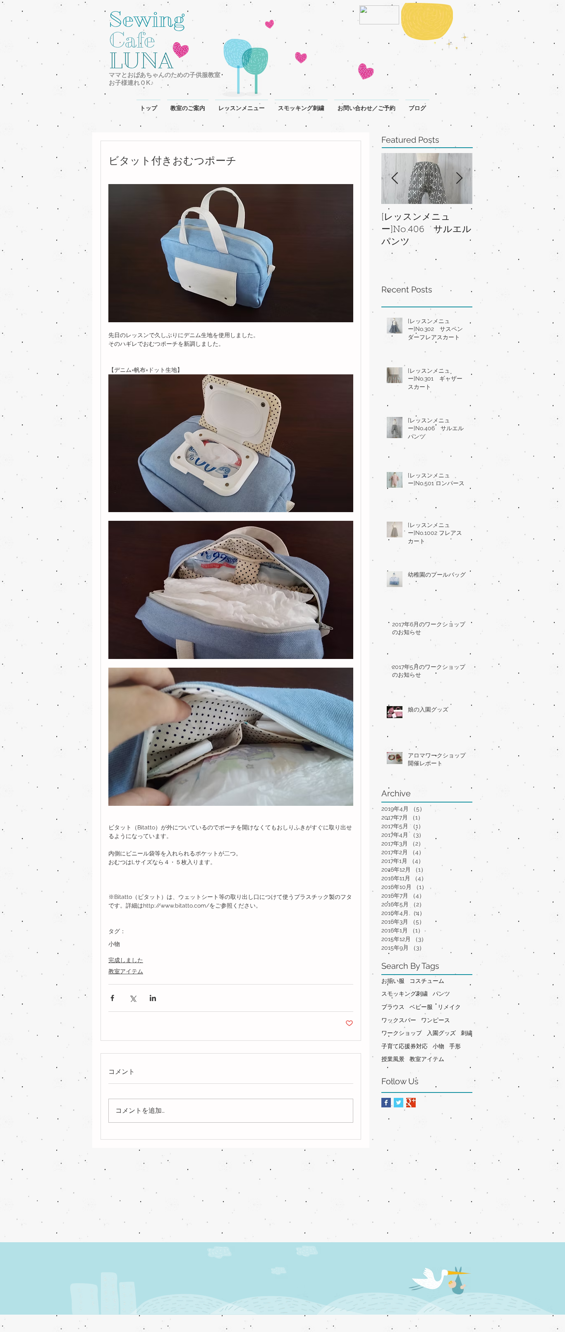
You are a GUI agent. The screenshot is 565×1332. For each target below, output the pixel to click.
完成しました (125, 960)
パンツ (441, 993)
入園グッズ (441, 1033)
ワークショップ (401, 1033)
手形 (455, 1046)
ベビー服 (421, 1007)
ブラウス (393, 1007)
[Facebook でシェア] (112, 998)
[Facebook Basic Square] (386, 1102)
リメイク (449, 1007)
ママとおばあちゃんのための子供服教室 (164, 74)
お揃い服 (393, 980)
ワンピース (435, 1020)
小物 (114, 944)
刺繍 (466, 1033)
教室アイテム (125, 971)
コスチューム (426, 980)
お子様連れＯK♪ (131, 82)
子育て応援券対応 (404, 1046)
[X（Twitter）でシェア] (132, 998)
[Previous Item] (394, 178)
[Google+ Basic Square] (411, 1102)
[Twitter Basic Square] (398, 1102)
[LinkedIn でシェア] (153, 998)
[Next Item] (459, 178)
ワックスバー (398, 1020)
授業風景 (393, 1059)
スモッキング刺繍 (404, 993)
